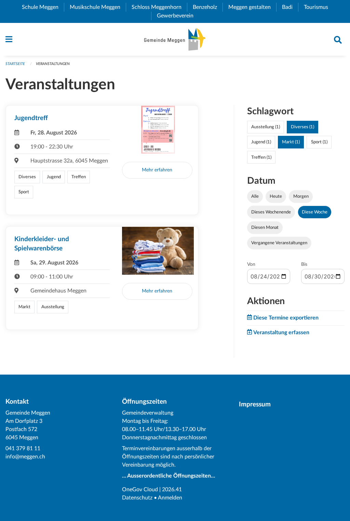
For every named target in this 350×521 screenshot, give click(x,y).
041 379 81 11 (22, 448)
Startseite (15, 64)
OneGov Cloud (140, 489)
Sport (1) (319, 142)
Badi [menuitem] (290, 7)
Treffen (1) (261, 157)
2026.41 (172, 489)
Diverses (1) (302, 127)
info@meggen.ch (25, 456)
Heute (276, 196)
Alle (255, 196)
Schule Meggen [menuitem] (43, 7)
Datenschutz (137, 497)
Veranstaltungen (53, 64)
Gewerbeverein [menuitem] (178, 15)
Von (251, 264)
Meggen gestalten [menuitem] (252, 7)
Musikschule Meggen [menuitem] (98, 7)
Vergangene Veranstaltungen (279, 243)
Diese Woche (314, 212)
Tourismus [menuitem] (319, 7)
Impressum (255, 404)
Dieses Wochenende (271, 212)
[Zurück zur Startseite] (175, 39)
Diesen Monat (265, 227)
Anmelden (170, 497)
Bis (304, 264)
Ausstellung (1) (265, 127)
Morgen (301, 196)
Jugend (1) (261, 142)
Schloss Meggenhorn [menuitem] (159, 7)
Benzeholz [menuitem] (208, 7)
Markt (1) (291, 142)
